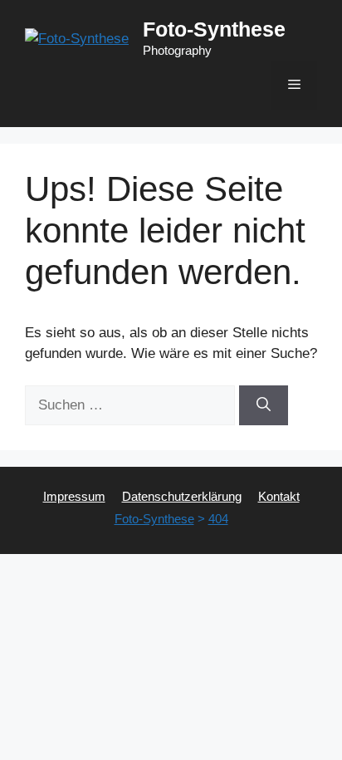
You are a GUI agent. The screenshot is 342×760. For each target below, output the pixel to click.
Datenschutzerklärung (182, 496)
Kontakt (279, 496)
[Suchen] (263, 405)
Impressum (74, 496)
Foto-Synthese (214, 29)
